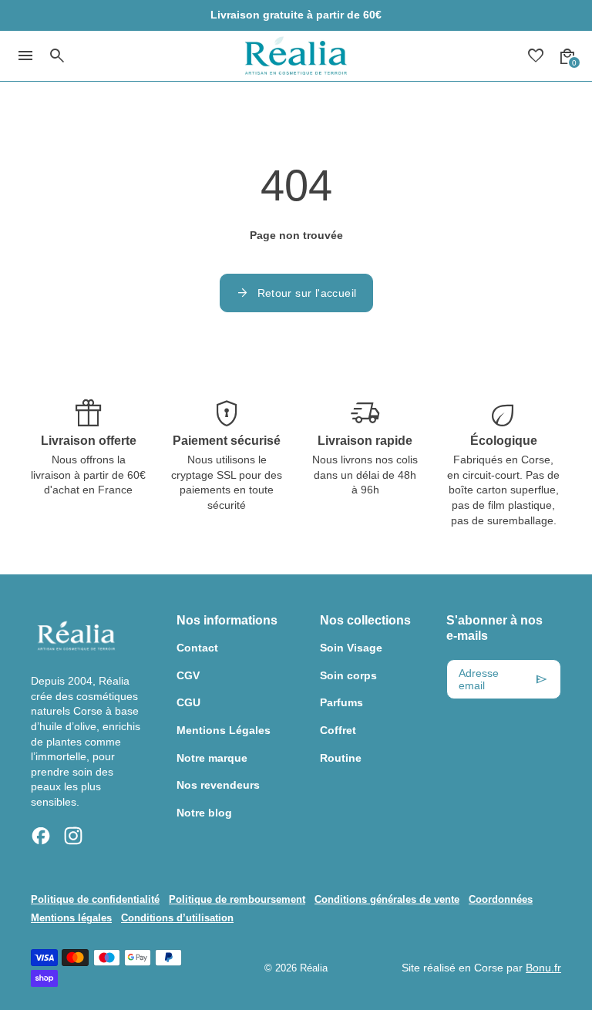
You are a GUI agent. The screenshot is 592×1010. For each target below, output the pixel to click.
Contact (197, 647)
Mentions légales (71, 918)
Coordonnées (501, 899)
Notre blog (204, 812)
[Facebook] (41, 836)
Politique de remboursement (237, 899)
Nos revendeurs (218, 785)
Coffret (338, 730)
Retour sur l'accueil (296, 292)
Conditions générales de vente (386, 899)
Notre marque (212, 758)
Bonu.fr (543, 967)
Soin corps (348, 675)
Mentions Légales (224, 730)
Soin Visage (351, 647)
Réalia (314, 968)
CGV (188, 675)
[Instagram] (73, 836)
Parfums (341, 702)
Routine (341, 758)
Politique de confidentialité (95, 899)
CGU (188, 702)
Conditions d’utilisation (177, 918)
